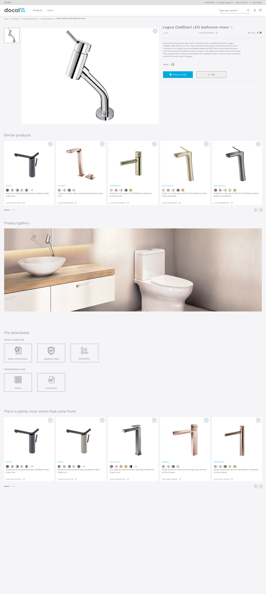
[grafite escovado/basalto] (7, 190)
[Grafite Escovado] (69, 190)
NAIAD (9, 186)
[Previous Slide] (256, 210)
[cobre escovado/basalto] (17, 190)
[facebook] (258, 33)
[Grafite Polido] (131, 466)
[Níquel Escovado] (74, 190)
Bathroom (15, 18)
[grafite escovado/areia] (27, 190)
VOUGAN (62, 186)
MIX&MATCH (115, 186)
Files (213, 74)
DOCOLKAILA (167, 186)
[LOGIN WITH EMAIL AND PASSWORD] (255, 10)
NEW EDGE (115, 462)
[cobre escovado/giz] (22, 190)
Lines (50, 10)
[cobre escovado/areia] (12, 190)
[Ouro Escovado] (131, 190)
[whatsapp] (261, 33)
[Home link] (6, 18)
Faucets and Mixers (30, 18)
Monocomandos (47, 18)
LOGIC (166, 33)
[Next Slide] (261, 210)
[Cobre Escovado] (59, 190)
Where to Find (179, 74)
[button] (211, 27)
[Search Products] (248, 10)
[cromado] (172, 64)
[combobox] (234, 10)
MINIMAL (165, 462)
